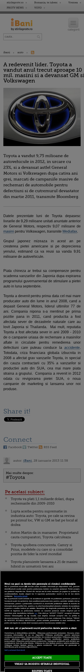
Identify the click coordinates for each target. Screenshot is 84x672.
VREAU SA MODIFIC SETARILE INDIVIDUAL (42, 664)
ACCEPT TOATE (42, 657)
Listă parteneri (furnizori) (14, 650)
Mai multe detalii (20, 596)
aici (35, 613)
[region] (42, 621)
